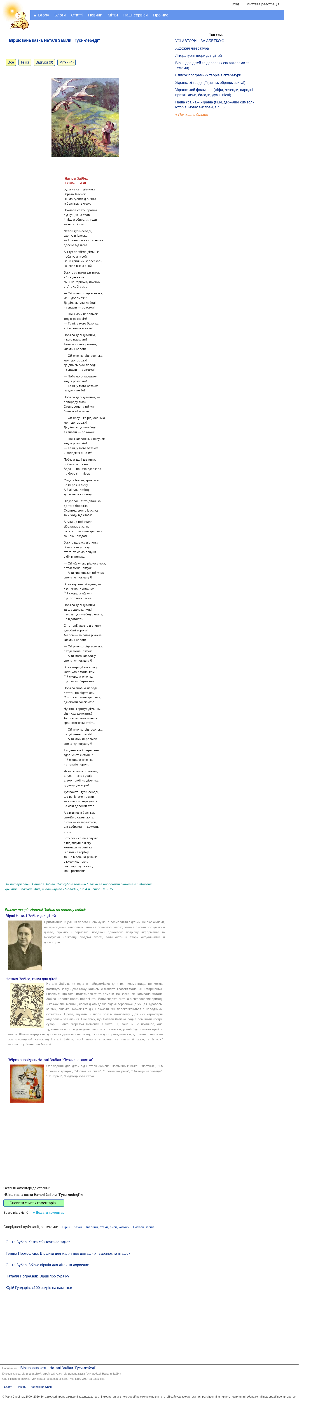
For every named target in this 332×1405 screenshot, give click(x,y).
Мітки (113, 15)
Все (11, 62)
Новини (95, 15)
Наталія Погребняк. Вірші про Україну (37, 1276)
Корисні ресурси (41, 1387)
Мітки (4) (66, 62)
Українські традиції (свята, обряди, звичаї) (210, 83)
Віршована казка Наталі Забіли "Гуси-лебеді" (58, 1368)
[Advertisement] (85, 1138)
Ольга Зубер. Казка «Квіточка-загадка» (38, 1242)
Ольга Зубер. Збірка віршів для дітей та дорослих (47, 1265)
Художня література (192, 48)
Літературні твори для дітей (198, 55)
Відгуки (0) (44, 62)
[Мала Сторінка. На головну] (15, 29)
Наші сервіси (135, 15)
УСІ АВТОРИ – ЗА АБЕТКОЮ (199, 41)
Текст (24, 62)
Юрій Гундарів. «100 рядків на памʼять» (39, 1288)
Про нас (160, 15)
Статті (77, 15)
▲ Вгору (41, 15)
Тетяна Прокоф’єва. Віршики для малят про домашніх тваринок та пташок (68, 1253)
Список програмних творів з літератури (208, 75)
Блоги (60, 15)
